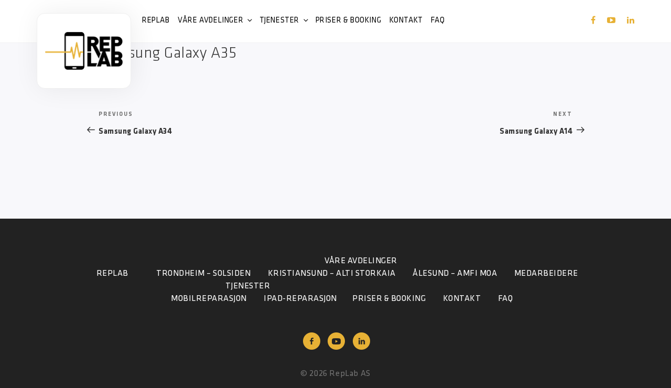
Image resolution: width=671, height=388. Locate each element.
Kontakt (406, 21)
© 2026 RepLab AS (335, 374)
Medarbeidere (546, 274)
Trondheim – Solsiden (203, 274)
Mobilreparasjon (209, 299)
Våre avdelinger (210, 21)
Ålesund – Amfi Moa (455, 274)
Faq (438, 21)
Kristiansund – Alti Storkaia (332, 274)
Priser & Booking (349, 21)
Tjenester (279, 21)
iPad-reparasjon (300, 299)
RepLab (156, 21)
